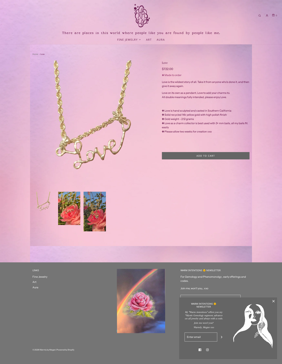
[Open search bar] (260, 15)
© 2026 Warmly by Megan (43, 350)
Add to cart (205, 155)
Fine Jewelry (39, 276)
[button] (43, 203)
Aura (161, 39)
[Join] (221, 337)
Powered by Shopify (65, 350)
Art (149, 39)
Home (35, 54)
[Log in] (267, 15)
